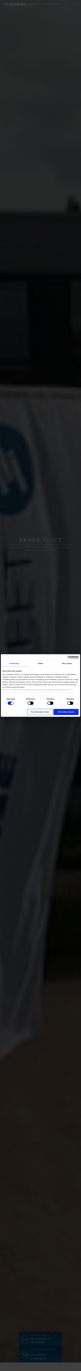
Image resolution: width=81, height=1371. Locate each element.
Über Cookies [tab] (67, 663)
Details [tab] (40, 663)
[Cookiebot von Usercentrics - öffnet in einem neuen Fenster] (69, 657)
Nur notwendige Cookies (40, 712)
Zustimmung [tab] (14, 663)
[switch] (31, 703)
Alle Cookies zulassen (66, 712)
